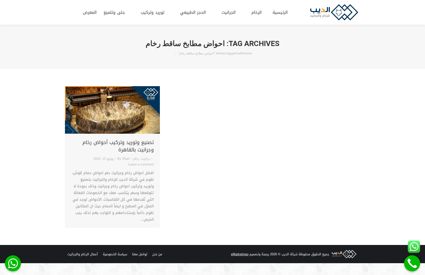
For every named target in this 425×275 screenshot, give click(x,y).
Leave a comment (141, 164)
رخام (136, 159)
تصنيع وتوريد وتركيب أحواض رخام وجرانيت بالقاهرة (118, 146)
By (123, 159)
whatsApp (13, 263)
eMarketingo (239, 254)
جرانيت (145, 159)
